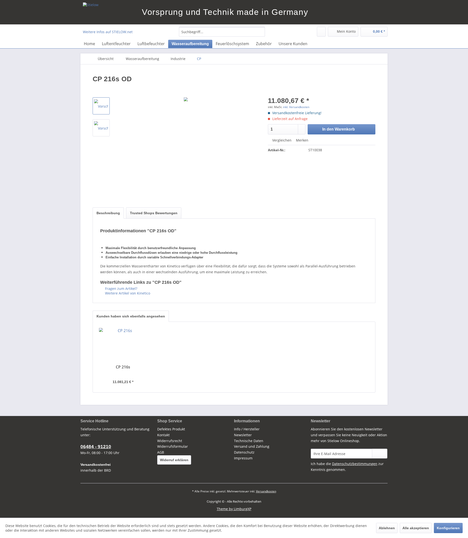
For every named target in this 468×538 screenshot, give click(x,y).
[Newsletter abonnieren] (379, 453)
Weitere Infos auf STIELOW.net (108, 32)
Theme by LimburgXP (234, 509)
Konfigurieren (448, 528)
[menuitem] (222, 32)
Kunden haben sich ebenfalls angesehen (131, 316)
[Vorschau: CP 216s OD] (101, 105)
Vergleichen (281, 140)
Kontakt (163, 435)
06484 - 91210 (95, 446)
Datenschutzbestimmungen (354, 463)
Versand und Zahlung (251, 446)
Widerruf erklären (174, 460)
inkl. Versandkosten (296, 107)
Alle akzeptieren (415, 528)
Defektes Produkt (171, 429)
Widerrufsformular (172, 446)
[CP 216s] (123, 345)
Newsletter (243, 435)
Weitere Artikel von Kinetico (127, 293)
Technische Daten (248, 440)
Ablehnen (387, 528)
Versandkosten (266, 491)
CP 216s (123, 367)
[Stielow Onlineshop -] (111, 12)
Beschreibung (108, 213)
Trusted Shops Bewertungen (153, 213)
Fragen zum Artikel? (120, 288)
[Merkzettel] (321, 32)
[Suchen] (260, 32)
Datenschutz (244, 452)
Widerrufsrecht (169, 440)
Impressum (243, 458)
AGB (160, 452)
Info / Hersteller (247, 429)
